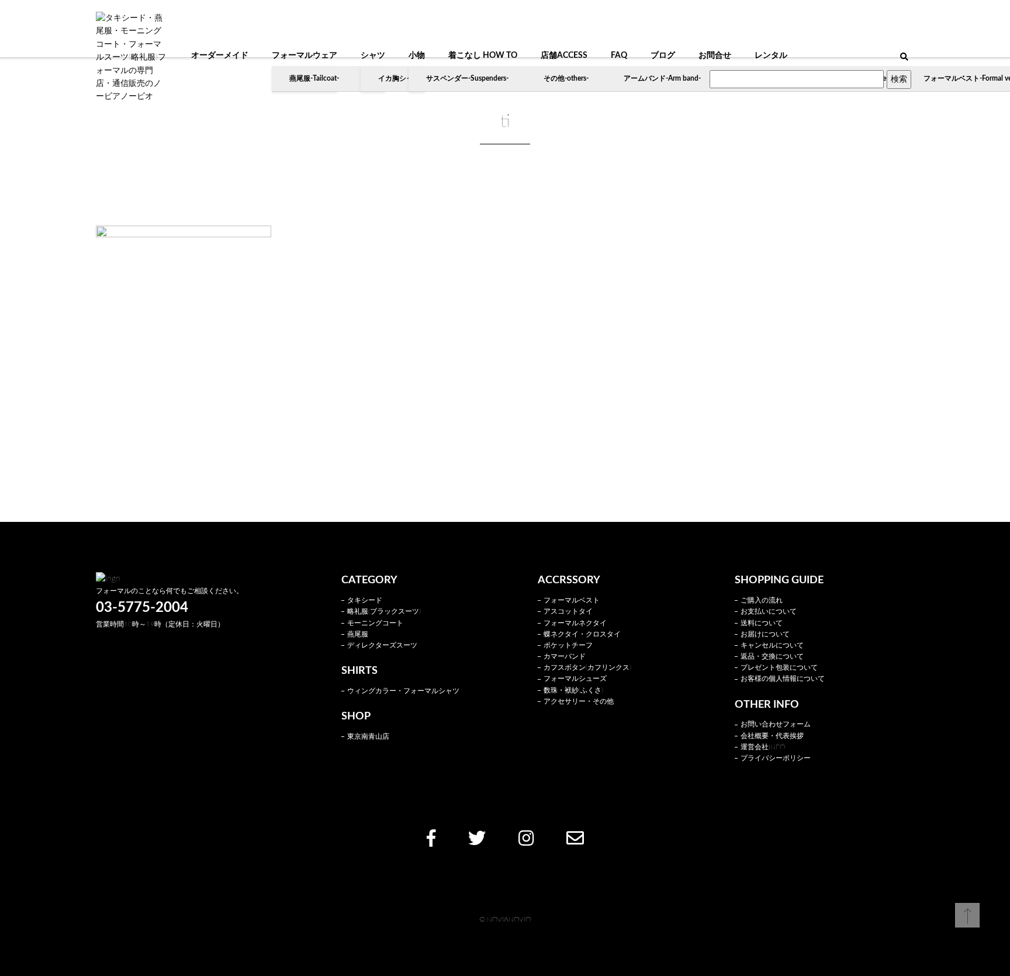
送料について (762, 623)
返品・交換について (772, 656)
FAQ (619, 55)
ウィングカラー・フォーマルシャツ (403, 690)
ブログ (663, 55)
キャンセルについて (772, 645)
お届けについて (765, 634)
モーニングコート (375, 623)
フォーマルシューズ (575, 678)
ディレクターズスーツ (382, 645)
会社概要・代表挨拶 (772, 735)
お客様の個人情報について (783, 678)
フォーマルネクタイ (575, 623)
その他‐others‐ (566, 78)
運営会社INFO (763, 746)
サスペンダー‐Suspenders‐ (467, 78)
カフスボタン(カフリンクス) (587, 667)
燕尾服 (357, 634)
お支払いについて (769, 611)
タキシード (364, 600)
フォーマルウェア (304, 55)
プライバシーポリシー (776, 758)
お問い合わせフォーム (776, 724)
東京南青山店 (368, 736)
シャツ (373, 55)
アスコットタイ (568, 611)
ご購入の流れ (762, 600)
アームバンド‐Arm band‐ (662, 78)
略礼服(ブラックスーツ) (384, 611)
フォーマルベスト (572, 600)
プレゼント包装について (779, 667)
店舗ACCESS (564, 55)
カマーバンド (565, 656)
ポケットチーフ (568, 645)
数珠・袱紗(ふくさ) (573, 690)
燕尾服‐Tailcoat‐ (314, 78)
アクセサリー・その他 (579, 701)
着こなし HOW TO (482, 55)
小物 (417, 55)
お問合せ (714, 55)
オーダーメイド (219, 55)
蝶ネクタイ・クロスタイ (582, 634)
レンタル (771, 55)
